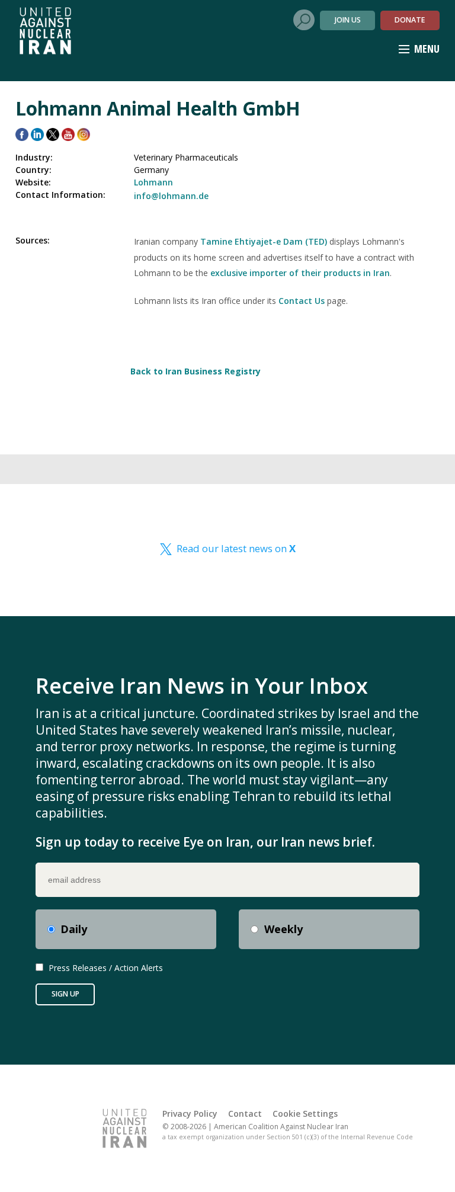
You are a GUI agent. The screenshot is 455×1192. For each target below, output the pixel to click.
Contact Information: (60, 194)
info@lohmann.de (171, 195)
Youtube (68, 134)
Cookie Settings (305, 1113)
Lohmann (153, 182)
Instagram (83, 134)
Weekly (283, 929)
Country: (33, 169)
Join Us (348, 20)
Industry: (34, 157)
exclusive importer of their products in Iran (300, 272)
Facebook (21, 134)
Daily (73, 929)
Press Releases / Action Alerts (106, 967)
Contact (245, 1113)
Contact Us (301, 300)
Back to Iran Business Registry (195, 371)
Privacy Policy (189, 1113)
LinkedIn (37, 134)
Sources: (32, 240)
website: (33, 182)
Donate (410, 20)
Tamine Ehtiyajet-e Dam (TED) (263, 241)
